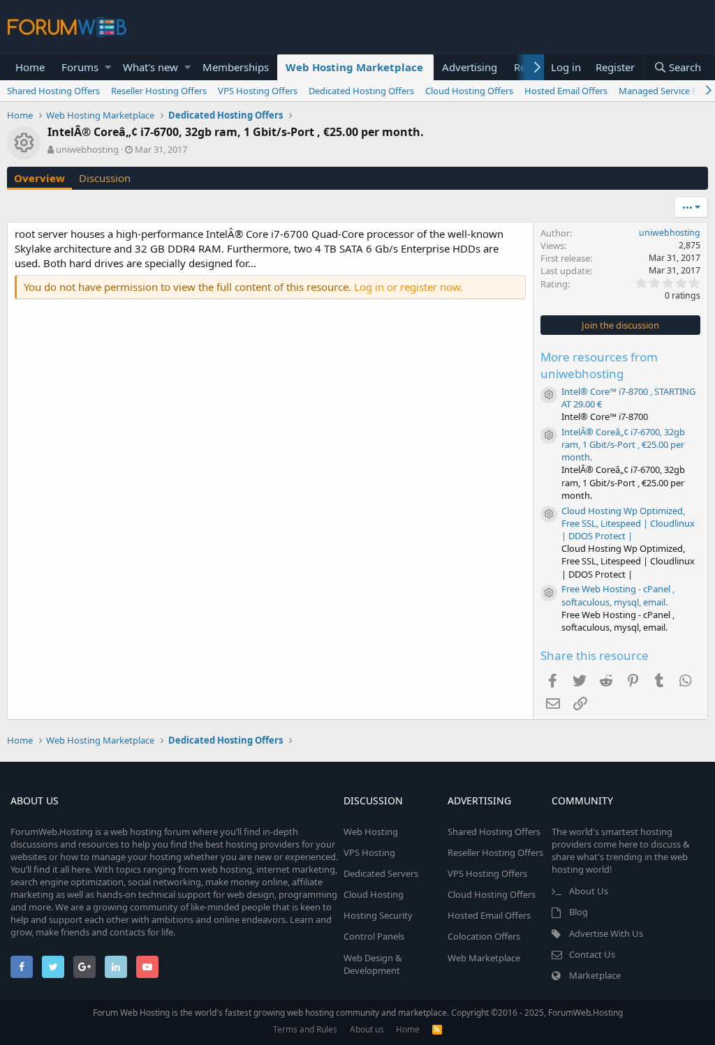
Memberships (235, 67)
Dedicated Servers (381, 873)
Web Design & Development (373, 964)
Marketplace (595, 975)
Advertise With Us (606, 933)
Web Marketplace (484, 958)
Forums (79, 67)
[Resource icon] (548, 394)
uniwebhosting (87, 149)
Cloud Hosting (374, 894)
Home (30, 67)
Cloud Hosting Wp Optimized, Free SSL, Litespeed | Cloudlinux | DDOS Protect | (628, 523)
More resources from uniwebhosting (599, 365)
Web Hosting (371, 831)
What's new (150, 67)
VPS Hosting (369, 852)
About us (367, 1029)
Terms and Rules (305, 1029)
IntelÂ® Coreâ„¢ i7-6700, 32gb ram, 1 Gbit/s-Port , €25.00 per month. (623, 444)
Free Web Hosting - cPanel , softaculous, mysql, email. (618, 595)
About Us (588, 891)
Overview (39, 178)
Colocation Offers (484, 936)
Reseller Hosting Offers (159, 90)
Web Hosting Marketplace (354, 67)
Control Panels (374, 936)
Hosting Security (378, 915)
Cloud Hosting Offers (469, 90)
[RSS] (437, 1029)
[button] (108, 67)
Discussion (105, 178)
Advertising (469, 67)
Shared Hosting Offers (53, 90)
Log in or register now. (408, 287)
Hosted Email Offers (565, 90)
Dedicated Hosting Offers (361, 90)
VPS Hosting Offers (257, 90)
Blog (578, 911)
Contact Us (592, 954)
